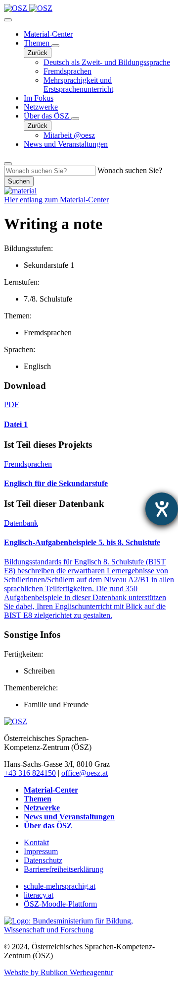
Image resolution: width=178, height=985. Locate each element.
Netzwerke (41, 107)
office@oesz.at (84, 773)
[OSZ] (15, 721)
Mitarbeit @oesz (69, 135)
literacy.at (38, 895)
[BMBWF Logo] (89, 929)
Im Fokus (38, 98)
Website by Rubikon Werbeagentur (58, 972)
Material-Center (48, 34)
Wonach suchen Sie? (129, 170)
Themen (37, 43)
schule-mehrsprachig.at (59, 886)
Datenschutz (43, 860)
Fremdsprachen (67, 71)
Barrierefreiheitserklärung (63, 869)
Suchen (19, 181)
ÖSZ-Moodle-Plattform (60, 904)
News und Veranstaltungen (66, 144)
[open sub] (55, 45)
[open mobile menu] (8, 19)
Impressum (41, 851)
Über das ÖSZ (47, 116)
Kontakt (36, 842)
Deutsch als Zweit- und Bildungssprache (107, 62)
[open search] (8, 163)
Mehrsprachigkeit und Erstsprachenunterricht (78, 84)
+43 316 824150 (30, 773)
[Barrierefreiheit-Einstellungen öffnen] (161, 508)
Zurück (37, 53)
